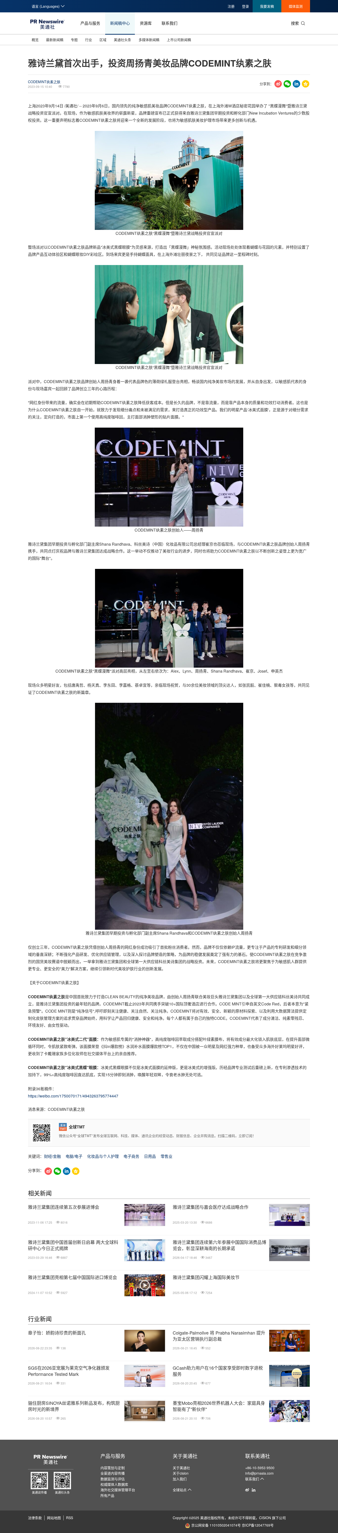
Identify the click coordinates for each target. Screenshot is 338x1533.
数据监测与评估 (112, 1478)
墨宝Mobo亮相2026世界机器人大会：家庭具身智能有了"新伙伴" (219, 1406)
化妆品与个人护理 (103, 1156)
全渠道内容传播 (112, 1473)
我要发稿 (267, 6)
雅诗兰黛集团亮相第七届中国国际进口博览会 (72, 1277)
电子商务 (131, 1156)
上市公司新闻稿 (179, 39)
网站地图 (54, 1517)
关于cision (181, 1473)
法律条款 (35, 1517)
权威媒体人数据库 (114, 1484)
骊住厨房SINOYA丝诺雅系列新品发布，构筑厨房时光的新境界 (74, 1406)
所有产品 (107, 1495)
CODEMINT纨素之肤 (44, 81)
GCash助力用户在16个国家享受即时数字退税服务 (218, 1371)
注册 (231, 6)
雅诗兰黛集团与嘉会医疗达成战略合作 (210, 1207)
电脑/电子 (74, 1156)
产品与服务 (90, 23)
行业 (88, 39)
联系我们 (169, 23)
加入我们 (180, 1478)
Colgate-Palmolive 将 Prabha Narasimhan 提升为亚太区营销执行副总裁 (219, 1336)
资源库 (146, 23)
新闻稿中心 (120, 23)
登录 (245, 6)
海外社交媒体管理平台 (117, 1489)
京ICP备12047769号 (258, 1525)
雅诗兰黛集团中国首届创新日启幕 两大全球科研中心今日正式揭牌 (73, 1245)
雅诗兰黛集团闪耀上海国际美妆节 (206, 1277)
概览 (35, 39)
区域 (102, 39)
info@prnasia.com (259, 1473)
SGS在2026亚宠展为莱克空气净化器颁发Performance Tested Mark (69, 1371)
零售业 (166, 1156)
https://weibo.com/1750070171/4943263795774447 (73, 1096)
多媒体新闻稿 (149, 39)
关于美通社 (185, 1456)
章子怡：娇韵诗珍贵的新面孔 (57, 1333)
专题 (74, 39)
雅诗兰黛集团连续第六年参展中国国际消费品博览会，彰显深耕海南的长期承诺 (219, 1245)
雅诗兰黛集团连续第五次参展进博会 (63, 1207)
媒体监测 (296, 6)
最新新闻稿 (54, 39)
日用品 (150, 1156)
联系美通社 (257, 1456)
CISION (265, 1517)
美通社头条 (122, 39)
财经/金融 (52, 1156)
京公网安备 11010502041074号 (216, 1525)
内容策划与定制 (112, 1467)
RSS (69, 1517)
